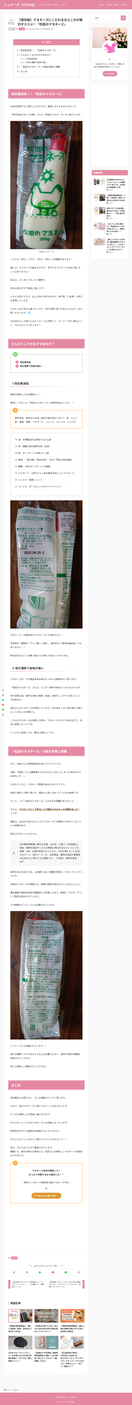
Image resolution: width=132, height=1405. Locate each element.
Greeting (109, 73)
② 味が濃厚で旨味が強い (36, 62)
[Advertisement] (46, 1230)
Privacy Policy (61, 1397)
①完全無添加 (31, 58)
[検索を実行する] (123, 17)
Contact (73, 1397)
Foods (22, 29)
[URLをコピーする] (79, 1272)
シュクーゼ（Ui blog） (20, 4)
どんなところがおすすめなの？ (35, 54)
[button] (14, 1272)
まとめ (23, 71)
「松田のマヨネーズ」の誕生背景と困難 (40, 66)
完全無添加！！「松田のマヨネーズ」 (39, 50)
